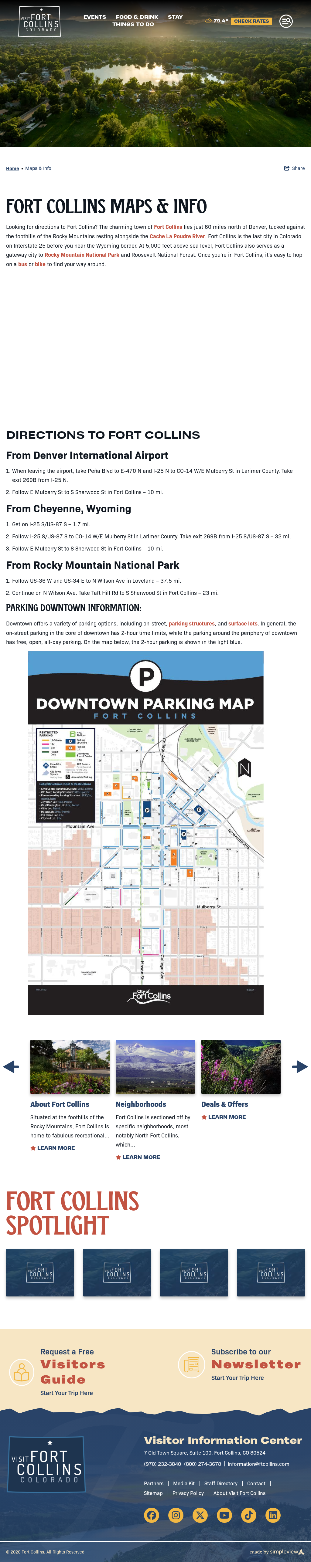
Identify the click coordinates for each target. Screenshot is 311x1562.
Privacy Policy (188, 1492)
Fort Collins (168, 226)
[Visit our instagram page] (175, 1515)
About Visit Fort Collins (239, 1492)
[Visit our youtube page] (224, 1515)
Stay (175, 17)
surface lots (243, 623)
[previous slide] (11, 1066)
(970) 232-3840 (162, 1463)
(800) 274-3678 (202, 1463)
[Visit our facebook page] (151, 1515)
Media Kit (184, 1483)
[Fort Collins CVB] (39, 21)
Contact (256, 1483)
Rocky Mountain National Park (82, 254)
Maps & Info (38, 168)
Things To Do (133, 24)
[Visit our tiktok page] (248, 1515)
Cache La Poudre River (177, 236)
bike (40, 264)
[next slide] (300, 1066)
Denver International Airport (101, 454)
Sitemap (153, 1492)
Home (12, 168)
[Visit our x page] (200, 1515)
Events (95, 17)
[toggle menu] (286, 21)
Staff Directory (221, 1483)
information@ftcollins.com (258, 1463)
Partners (153, 1483)
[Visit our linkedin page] (273, 1515)
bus (22, 264)
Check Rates (251, 21)
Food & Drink (137, 17)
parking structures (192, 623)
